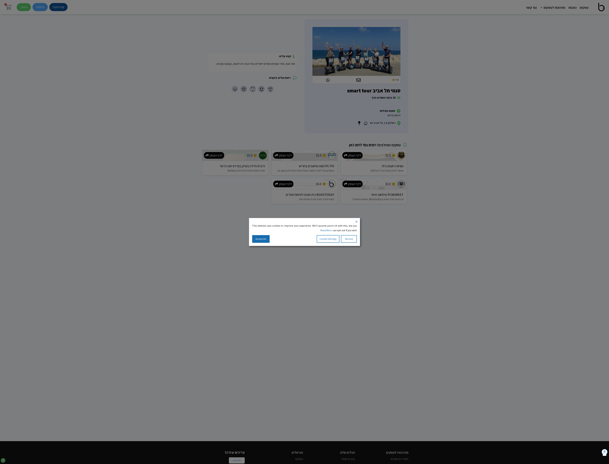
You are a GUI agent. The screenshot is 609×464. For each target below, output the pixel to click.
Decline (349, 238)
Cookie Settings (328, 238)
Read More (326, 230)
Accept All (260, 238)
